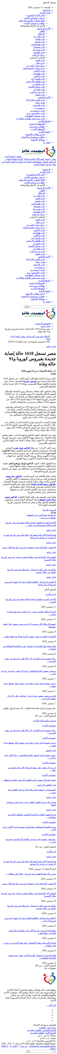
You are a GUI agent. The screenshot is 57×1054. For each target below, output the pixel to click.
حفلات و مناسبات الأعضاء (33, 137)
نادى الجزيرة (39, 36)
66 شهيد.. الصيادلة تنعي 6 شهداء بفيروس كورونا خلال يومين (29, 883)
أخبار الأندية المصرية (36, 15)
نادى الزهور (39, 42)
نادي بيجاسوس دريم (36, 113)
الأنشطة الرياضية (37, 124)
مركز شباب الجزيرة (36, 65)
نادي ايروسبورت (37, 110)
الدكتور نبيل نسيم (13, 476)
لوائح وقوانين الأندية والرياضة (32, 20)
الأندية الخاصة (44, 97)
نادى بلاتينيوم (39, 105)
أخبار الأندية (45, 12)
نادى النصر (40, 60)
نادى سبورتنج (39, 50)
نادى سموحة (39, 47)
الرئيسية (46, 10)
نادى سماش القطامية (35, 116)
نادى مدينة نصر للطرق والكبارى (30, 118)
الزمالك (41, 34)
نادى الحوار (40, 95)
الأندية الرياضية (43, 28)
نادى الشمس (39, 52)
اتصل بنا (46, 142)
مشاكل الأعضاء (38, 140)
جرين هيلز (40, 63)
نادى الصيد (40, 39)
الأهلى (42, 31)
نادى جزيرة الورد (37, 92)
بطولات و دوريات (37, 126)
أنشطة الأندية (44, 121)
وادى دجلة (40, 102)
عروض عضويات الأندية (34, 18)
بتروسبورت (39, 108)
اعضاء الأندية (44, 132)
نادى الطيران (39, 89)
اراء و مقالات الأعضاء (35, 134)
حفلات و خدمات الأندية (34, 23)
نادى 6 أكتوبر (39, 71)
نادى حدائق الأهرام (36, 87)
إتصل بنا (13, 1046)
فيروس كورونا (49, 510)
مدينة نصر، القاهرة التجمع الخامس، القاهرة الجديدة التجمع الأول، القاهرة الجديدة (41, 1030)
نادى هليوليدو (39, 73)
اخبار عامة (51, 346)
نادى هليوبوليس (38, 44)
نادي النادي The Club (35, 100)
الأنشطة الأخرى (38, 129)
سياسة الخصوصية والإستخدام (42, 1046)
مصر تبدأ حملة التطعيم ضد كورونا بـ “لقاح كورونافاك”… (30, 874)
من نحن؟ (23, 1046)
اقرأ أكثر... (51, 1005)
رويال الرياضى (38, 55)
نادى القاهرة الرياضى (35, 81)
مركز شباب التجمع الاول (34, 68)
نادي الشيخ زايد (38, 79)
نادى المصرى (39, 84)
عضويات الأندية (49, 725)
